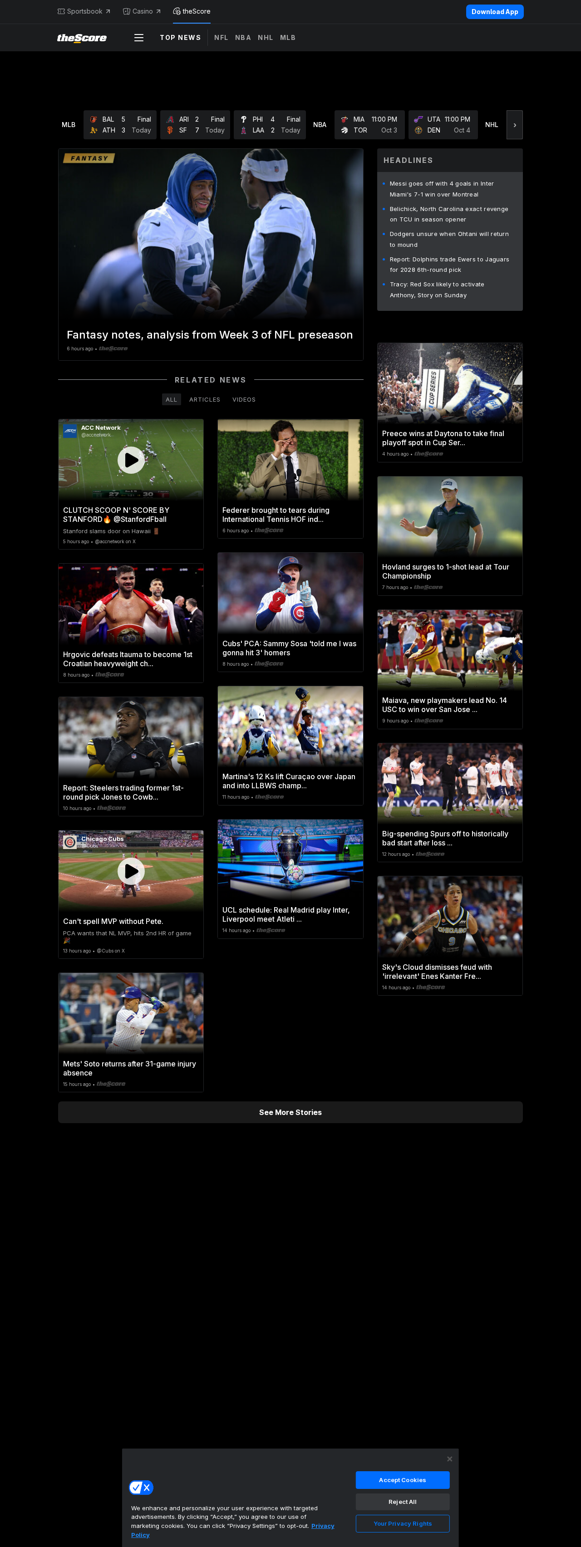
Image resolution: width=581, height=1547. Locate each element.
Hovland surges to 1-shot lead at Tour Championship (445, 571)
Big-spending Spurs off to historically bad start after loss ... (445, 838)
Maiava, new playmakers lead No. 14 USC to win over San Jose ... (444, 705)
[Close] (450, 1459)
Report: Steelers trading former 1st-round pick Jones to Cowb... (123, 792)
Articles (205, 399)
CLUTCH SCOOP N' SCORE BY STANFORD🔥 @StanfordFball (116, 515)
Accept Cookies (402, 1479)
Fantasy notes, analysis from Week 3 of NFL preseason (210, 334)
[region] (290, 1497)
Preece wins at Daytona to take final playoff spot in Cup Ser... (443, 438)
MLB (288, 37)
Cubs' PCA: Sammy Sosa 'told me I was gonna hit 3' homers (289, 648)
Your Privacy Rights (403, 1523)
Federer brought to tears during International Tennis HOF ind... (276, 515)
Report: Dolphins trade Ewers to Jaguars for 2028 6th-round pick (450, 264)
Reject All (403, 1501)
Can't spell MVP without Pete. (113, 921)
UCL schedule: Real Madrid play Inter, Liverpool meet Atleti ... (286, 914)
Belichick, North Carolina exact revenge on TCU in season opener (449, 214)
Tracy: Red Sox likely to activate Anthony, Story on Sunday (437, 289)
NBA (243, 37)
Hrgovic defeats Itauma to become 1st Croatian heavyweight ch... (127, 659)
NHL (266, 37)
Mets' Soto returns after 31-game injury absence (129, 1068)
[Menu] (138, 37)
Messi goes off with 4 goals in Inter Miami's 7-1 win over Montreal (442, 189)
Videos (244, 399)
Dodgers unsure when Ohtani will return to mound (449, 239)
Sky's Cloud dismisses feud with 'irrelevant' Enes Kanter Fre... (437, 972)
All (171, 399)
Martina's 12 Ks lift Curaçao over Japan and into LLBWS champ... (288, 781)
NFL (221, 37)
